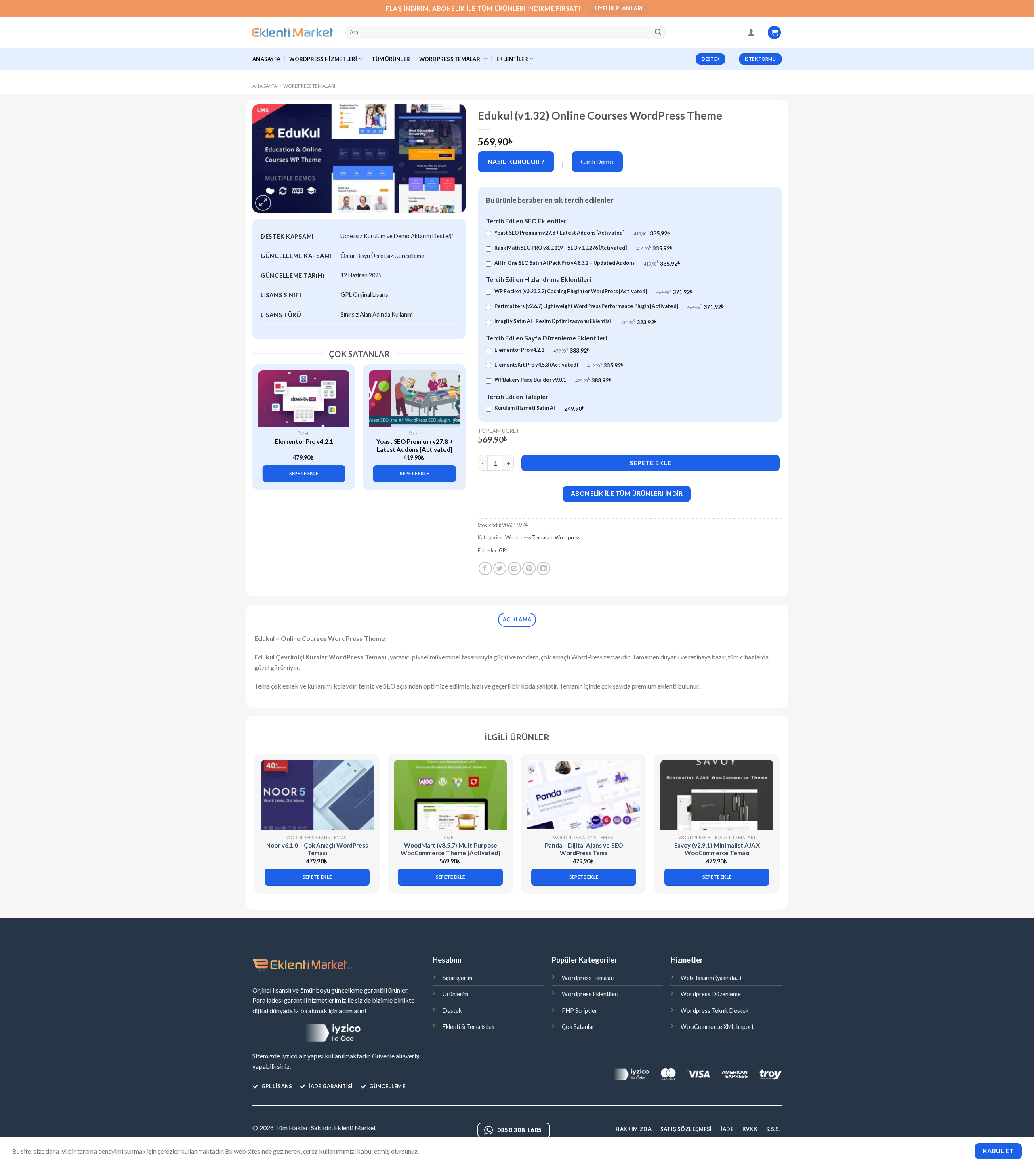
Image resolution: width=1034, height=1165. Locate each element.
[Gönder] (658, 33)
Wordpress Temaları (309, 86)
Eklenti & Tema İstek (468, 1026)
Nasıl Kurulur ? (516, 161)
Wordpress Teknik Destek (714, 1010)
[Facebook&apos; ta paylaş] (485, 568)
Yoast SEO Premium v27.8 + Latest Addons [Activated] (414, 445)
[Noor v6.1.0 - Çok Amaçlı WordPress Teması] (317, 795)
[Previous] (263, 420)
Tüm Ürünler (391, 59)
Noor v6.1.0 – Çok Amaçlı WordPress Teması (317, 849)
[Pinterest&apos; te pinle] (529, 568)
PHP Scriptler (579, 1010)
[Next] (455, 420)
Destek (452, 1010)
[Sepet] (774, 32)
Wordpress (567, 537)
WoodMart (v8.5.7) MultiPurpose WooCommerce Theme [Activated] (450, 849)
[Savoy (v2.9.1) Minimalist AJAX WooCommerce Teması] (716, 795)
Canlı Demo (597, 161)
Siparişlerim (457, 977)
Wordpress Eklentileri (590, 994)
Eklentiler (512, 59)
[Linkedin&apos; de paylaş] (543, 568)
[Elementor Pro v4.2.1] (303, 398)
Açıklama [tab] (517, 619)
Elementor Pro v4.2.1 (304, 441)
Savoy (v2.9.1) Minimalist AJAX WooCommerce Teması (717, 849)
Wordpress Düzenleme (711, 994)
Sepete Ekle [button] (304, 473)
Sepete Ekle (650, 462)
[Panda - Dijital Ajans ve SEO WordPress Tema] (583, 795)
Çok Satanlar (578, 1026)
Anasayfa (266, 59)
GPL (503, 550)
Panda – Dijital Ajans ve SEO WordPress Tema (584, 849)
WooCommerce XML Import (717, 1026)
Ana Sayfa (264, 86)
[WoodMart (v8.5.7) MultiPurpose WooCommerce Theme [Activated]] (450, 795)
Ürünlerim (455, 994)
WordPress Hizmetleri (323, 59)
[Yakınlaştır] (263, 203)
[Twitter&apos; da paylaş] (499, 568)
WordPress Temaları (450, 59)
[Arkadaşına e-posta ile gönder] (514, 568)
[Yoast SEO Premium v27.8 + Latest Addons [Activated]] (414, 398)
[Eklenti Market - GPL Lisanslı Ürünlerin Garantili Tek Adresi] (292, 32)
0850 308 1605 (519, 1130)
